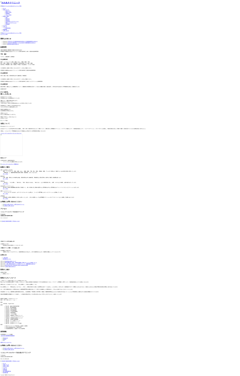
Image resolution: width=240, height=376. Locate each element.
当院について (6, 9)
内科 (7, 17)
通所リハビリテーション (11, 22)
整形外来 (8, 18)
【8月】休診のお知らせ (10, 266)
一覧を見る (5, 257)
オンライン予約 (17, 6)
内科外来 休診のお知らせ (13, 44)
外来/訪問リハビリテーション (12, 21)
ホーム (4, 8)
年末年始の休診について (10, 261)
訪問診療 (8, 24)
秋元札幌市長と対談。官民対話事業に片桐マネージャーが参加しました (21, 262)
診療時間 (8, 13)
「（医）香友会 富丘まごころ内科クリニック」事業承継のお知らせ (20, 263)
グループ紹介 (9, 14)
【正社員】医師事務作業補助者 (7, 335)
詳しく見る (5, 173)
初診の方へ (8, 11)
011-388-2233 (11, 6)
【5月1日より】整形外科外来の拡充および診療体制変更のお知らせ (23, 41)
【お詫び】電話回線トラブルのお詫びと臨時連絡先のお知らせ (22, 42)
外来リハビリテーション (16, 50)
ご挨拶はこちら (5, 273)
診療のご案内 (6, 16)
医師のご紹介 (9, 12)
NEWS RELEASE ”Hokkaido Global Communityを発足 (16, 265)
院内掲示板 (8, 28)
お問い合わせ (6, 30)
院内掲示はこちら (7, 258)
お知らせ (5, 26)
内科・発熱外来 (4, 50)
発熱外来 (8, 20)
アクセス (5, 25)
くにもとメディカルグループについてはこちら (11, 133)
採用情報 (5, 29)
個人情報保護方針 (7, 371)
